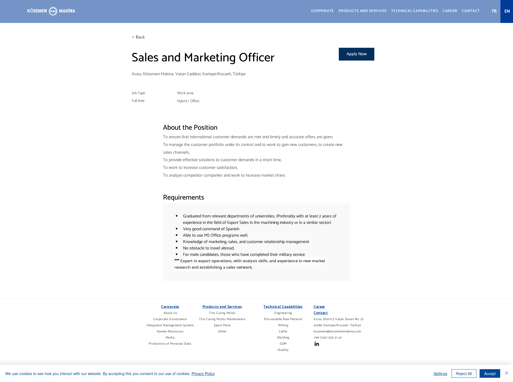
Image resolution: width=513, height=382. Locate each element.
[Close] (506, 373)
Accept (490, 373)
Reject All (464, 373)
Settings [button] (440, 373)
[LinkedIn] (317, 344)
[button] (322, 11)
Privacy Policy (203, 373)
